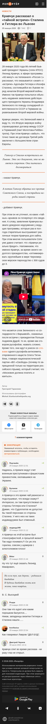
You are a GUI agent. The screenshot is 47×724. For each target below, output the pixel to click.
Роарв (12, 602)
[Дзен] (40, 708)
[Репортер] (11, 4)
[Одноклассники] (18, 708)
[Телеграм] (7, 708)
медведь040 (15, 528)
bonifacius (14, 628)
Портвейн (13, 463)
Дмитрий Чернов (17, 642)
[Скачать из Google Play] (23, 699)
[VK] (29, 708)
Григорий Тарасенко (11, 389)
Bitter (11, 556)
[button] (37, 4)
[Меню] (43, 4)
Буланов (13, 488)
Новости (6, 11)
